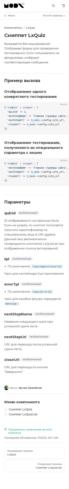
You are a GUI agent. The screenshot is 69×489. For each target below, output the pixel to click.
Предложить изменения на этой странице (30, 431)
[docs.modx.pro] (15, 5)
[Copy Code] (63, 107)
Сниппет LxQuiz (20, 409)
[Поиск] (53, 6)
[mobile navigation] (63, 5)
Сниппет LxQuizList (23, 414)
